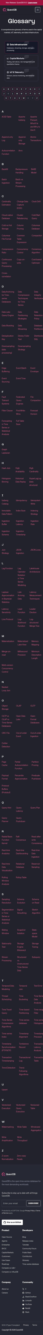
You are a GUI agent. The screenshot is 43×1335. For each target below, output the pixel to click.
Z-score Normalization (7, 1157)
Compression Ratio (7, 251)
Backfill (5, 169)
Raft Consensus (21, 838)
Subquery (36, 957)
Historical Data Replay (21, 480)
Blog (24, 1237)
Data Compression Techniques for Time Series (24, 298)
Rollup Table (21, 877)
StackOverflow (30, 1297)
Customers (6, 1256)
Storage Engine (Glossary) (21, 946)
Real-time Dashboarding (22, 852)
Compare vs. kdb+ (8, 1268)
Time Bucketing (23, 998)
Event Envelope (34, 370)
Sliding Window (5, 931)
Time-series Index (7, 1035)
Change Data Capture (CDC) (22, 204)
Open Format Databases (34, 719)
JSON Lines (35, 550)
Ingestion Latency (20, 523)
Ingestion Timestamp (20, 533)
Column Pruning (20, 227)
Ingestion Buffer (6, 523)
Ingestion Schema (6, 533)
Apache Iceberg (22, 118)
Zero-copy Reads (21, 1157)
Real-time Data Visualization (7, 867)
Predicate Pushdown (36, 777)
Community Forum (29, 1249)
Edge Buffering (6, 370)
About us (5, 1289)
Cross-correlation (6, 275)
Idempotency (21, 500)
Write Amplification (7, 1139)
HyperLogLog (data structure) (35, 481)
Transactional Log (24, 1059)
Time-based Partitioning (24, 1011)
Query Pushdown (20, 820)
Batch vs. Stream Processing (20, 182)
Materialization (8, 641)
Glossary (25, 1260)
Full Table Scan (20, 422)
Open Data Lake (20, 718)
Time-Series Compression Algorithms (7, 1023)
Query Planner (5, 820)
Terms (34, 1325)
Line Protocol (7, 619)
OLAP (18, 706)
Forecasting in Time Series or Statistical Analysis (7, 427)
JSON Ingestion (20, 551)
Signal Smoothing (21, 911)
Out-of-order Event (21, 735)
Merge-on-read (6, 653)
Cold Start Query (36, 217)
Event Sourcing (5, 380)
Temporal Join (23, 987)
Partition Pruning (35, 763)
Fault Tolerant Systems (5, 400)
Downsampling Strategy (24, 348)
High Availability (20, 470)
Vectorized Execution (6, 1107)
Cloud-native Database (7, 217)
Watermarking (8, 1127)
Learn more (32, 3)
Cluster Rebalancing (22, 217)
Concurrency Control (22, 251)
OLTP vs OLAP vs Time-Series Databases (7, 721)
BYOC (4, 1249)
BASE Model (33, 171)
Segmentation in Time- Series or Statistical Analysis (8, 916)
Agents (4, 1241)
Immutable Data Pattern (7, 512)
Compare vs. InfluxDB (10, 1272)
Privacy (26, 1325)
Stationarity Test (6, 945)
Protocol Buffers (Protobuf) (6, 789)
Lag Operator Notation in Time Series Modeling (22, 576)
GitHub (28, 1293)
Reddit (27, 1308)
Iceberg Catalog (5, 502)
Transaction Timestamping (8, 1059)
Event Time (21, 378)
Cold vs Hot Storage (7, 227)
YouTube (28, 1304)
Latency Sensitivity (6, 611)
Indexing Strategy (34, 512)
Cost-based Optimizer (37, 261)
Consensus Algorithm (37, 251)
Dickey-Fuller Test (23, 337)
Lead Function (21, 611)
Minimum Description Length (36, 654)
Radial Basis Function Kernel (7, 839)
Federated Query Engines (20, 400)
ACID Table (6, 117)
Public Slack (26, 1252)
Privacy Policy (30, 1211)
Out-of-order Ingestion (35, 735)
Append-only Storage (22, 140)
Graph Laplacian (6, 451)
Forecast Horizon (34, 412)
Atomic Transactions (35, 139)
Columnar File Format (6, 237)
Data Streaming (22, 327)
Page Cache (4, 763)
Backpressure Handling (22, 171)
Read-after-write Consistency (37, 839)
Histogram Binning (6, 480)
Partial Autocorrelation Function (21, 765)
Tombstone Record (24, 1045)
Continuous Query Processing (7, 262)
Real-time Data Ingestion (36, 853)
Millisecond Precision (22, 653)
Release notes (27, 1241)
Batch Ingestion (6, 181)
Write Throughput (22, 1139)
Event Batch (21, 368)
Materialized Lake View (23, 643)
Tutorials (25, 1245)
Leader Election (33, 611)
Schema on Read (35, 901)
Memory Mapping (35, 643)
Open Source (7, 1237)
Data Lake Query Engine (8, 314)
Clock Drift (36, 201)
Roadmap (5, 1264)
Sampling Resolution (6, 901)
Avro (20, 150)
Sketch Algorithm (36, 911)
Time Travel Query (7, 1011)
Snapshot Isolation (21, 931)
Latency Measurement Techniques (35, 595)
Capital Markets (8, 1252)
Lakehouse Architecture (35, 570)
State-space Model (34, 933)
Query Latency (19, 809)
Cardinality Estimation (6, 203)
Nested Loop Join (6, 689)
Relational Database (20, 865)
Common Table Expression (22, 238)
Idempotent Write (35, 502)
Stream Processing (6, 959)
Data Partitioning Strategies (23, 315)
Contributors (27, 1256)
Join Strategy (5, 551)
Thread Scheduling (6, 998)
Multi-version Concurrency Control (7, 668)
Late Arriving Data (21, 595)
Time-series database (24, 1022)
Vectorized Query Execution (20, 1108)
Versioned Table (34, 1107)
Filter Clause (7, 410)
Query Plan (35, 808)
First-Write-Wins (20, 412)
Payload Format (5, 777)
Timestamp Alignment (24, 1035)
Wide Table (22, 1127)
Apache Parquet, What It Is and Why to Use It (35, 123)
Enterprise (6, 1245)
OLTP (32, 706)
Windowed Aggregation (36, 1128)
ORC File (6, 733)
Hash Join (6, 468)
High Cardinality (33, 470)
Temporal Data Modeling (8, 987)
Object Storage (5, 707)
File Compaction (35, 399)
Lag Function (7, 568)
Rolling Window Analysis (5, 880)
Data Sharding (8, 325)
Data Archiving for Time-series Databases (8, 297)
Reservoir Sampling (36, 865)
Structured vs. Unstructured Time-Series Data (22, 964)
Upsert (4, 1089)
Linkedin (28, 1300)
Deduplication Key (8, 337)
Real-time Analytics (6, 852)
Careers (5, 1293)
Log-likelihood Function (22, 622)
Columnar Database (36, 227)
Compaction (37, 235)
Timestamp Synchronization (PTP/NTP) (9, 1047)
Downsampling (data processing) (8, 349)
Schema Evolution (21, 901)
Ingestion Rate (35, 523)
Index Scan (20, 510)
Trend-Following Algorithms (23, 1071)
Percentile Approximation (21, 777)
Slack (27, 1312)
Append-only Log (7, 139)
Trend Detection (8, 1068)
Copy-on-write (21, 261)
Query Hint (6, 808)
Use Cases (6, 1260)
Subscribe (33, 1203)
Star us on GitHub (14, 1222)
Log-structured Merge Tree (34, 622)
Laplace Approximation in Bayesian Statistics (8, 597)
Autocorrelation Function (8, 152)
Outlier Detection (6, 745)
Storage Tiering (35, 945)
